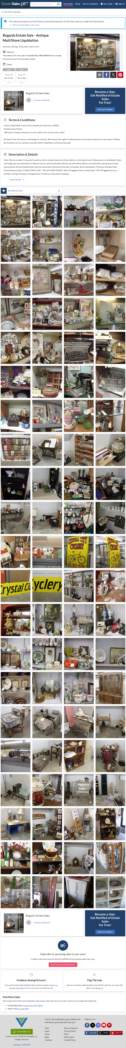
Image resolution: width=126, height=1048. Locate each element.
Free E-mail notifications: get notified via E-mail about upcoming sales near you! (63, 1020)
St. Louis (20, 1008)
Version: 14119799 (21, 1045)
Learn (47, 1031)
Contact (48, 1040)
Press (66, 1034)
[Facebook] (87, 1025)
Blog (47, 1037)
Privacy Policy (70, 1031)
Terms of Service (71, 1028)
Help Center (69, 1037)
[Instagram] (98, 1025)
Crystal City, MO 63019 (33, 1005)
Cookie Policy (70, 1040)
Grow (47, 1034)
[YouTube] (103, 1025)
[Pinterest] (109, 1025)
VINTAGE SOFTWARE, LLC (27, 1037)
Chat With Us (23, 1031)
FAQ (47, 1028)
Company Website (41, 100)
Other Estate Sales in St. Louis (26, 25)
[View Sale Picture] (15, 212)
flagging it (99, 988)
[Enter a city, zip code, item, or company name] (59, 4)
